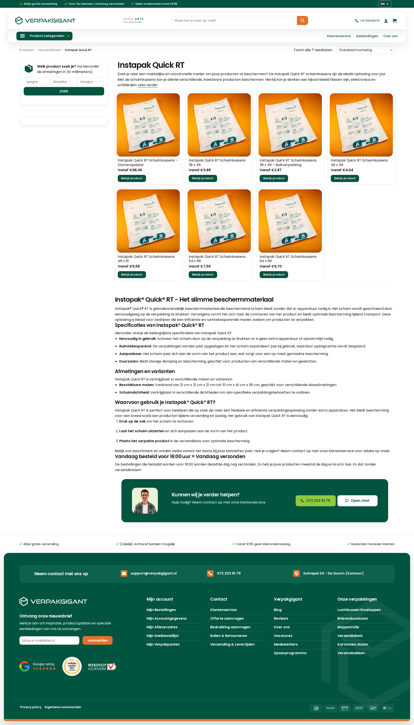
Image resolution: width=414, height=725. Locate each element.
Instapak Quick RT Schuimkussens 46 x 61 (146, 259)
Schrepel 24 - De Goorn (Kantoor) (333, 573)
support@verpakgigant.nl (154, 573)
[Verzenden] (302, 20)
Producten (26, 50)
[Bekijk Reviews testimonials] (37, 666)
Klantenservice (339, 36)
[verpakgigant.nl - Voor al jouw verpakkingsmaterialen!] (45, 20)
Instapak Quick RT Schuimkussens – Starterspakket (148, 162)
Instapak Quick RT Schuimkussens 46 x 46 (359, 162)
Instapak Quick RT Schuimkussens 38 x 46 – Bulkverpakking (288, 162)
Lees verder (148, 84)
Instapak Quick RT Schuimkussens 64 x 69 (288, 259)
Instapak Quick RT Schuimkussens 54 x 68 (217, 259)
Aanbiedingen (367, 36)
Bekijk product (132, 178)
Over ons (390, 36)
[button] (386, 20)
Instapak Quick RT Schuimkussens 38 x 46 (217, 162)
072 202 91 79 (229, 573)
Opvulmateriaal (50, 50)
